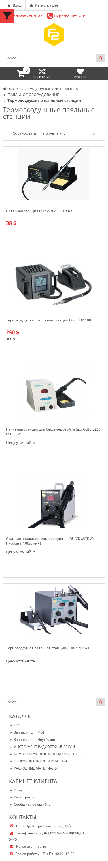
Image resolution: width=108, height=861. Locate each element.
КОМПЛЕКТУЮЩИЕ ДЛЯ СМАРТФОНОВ (47, 753)
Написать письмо (27, 15)
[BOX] (54, 34)
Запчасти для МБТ (29, 732)
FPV (17, 725)
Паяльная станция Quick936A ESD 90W (39, 211)
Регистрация (25, 797)
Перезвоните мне (70, 15)
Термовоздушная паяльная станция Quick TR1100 (48, 320)
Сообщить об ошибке (32, 804)
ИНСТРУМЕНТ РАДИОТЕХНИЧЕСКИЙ (44, 746)
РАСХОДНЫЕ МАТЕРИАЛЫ (36, 768)
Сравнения (41, 76)
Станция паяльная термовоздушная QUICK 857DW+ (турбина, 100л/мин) (50, 541)
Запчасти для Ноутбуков (34, 739)
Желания (80, 76)
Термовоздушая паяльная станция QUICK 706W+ (48, 648)
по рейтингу (54, 133)
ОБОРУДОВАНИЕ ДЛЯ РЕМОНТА (40, 761)
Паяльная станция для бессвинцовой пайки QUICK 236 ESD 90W (53, 431)
